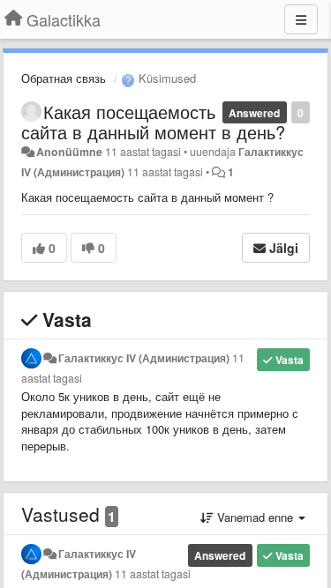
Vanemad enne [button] (255, 517)
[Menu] (301, 19)
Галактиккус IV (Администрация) (143, 358)
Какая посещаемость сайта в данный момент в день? (153, 122)
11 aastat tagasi (153, 574)
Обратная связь (63, 78)
